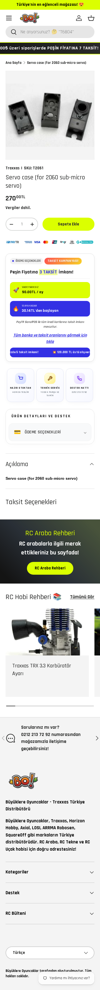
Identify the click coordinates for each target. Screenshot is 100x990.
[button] (91, 18)
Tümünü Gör (82, 597)
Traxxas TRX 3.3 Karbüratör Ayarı (41, 669)
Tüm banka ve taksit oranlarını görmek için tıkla (50, 338)
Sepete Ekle (68, 224)
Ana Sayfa (13, 63)
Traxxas (12, 168)
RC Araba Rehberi (50, 568)
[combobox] (50, 32)
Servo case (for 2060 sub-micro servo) (56, 63)
